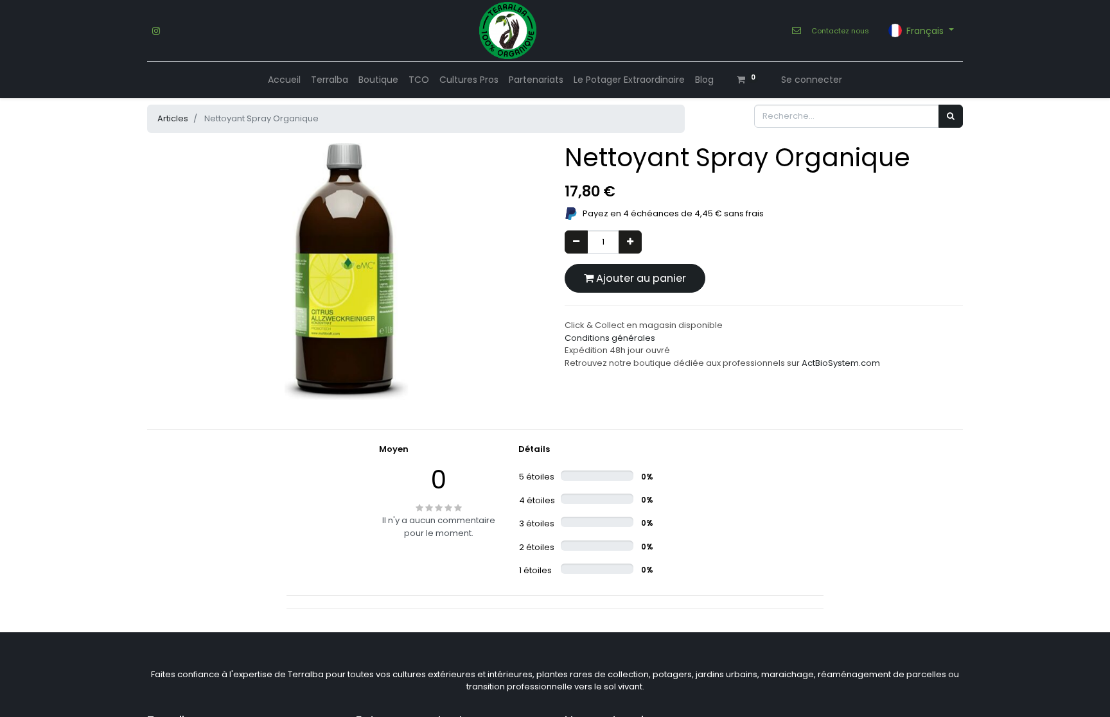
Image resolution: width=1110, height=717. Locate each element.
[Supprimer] (576, 242)
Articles (172, 118)
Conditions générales (610, 338)
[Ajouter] (630, 242)
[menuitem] (284, 80)
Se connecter (811, 79)
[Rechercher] (950, 116)
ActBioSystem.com (841, 363)
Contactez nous (840, 31)
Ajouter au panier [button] (640, 278)
